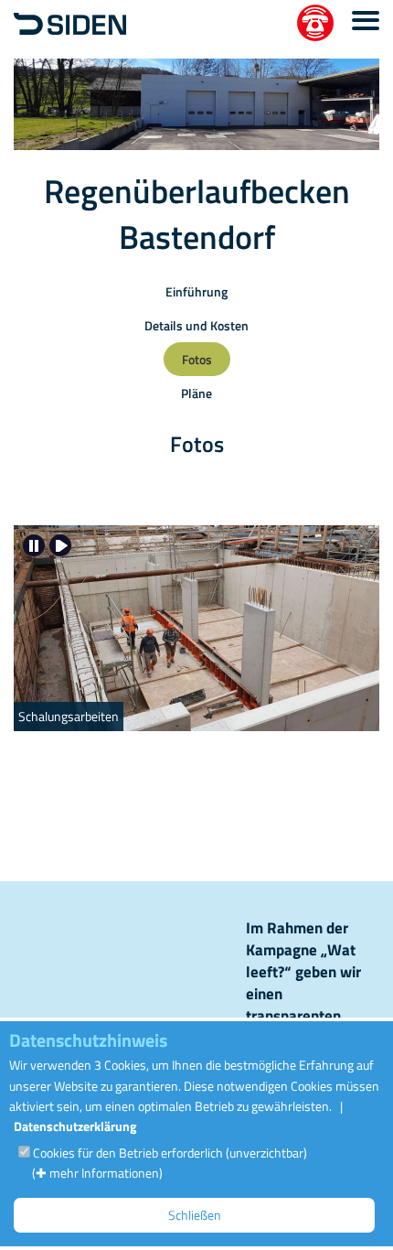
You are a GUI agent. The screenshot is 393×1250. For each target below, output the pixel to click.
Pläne (196, 393)
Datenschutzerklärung (75, 1126)
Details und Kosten (196, 325)
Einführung (196, 291)
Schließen (194, 1214)
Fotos (197, 359)
